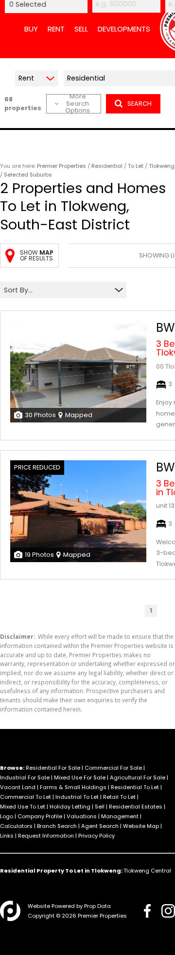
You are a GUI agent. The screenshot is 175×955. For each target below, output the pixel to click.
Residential (106, 166)
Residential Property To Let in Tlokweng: (61, 870)
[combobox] (57, 290)
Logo (6, 816)
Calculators (16, 826)
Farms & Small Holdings (73, 787)
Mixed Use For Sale (79, 777)
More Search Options (77, 103)
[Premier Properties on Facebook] (147, 911)
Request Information (46, 836)
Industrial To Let (77, 797)
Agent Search (100, 826)
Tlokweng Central (147, 870)
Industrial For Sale (25, 777)
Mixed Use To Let (22, 806)
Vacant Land (17, 787)
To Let (135, 166)
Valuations (82, 816)
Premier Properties (61, 166)
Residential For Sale (53, 768)
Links (7, 836)
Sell (100, 806)
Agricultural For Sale (137, 777)
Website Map (141, 826)
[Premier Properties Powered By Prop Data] (10, 911)
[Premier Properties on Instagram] (168, 911)
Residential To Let (135, 787)
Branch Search (57, 826)
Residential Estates (135, 806)
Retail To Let (119, 797)
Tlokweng (162, 166)
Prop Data (97, 906)
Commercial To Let (25, 797)
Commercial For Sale (113, 768)
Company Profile (40, 816)
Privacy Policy (96, 836)
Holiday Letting (70, 806)
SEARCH (139, 103)
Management (120, 816)
